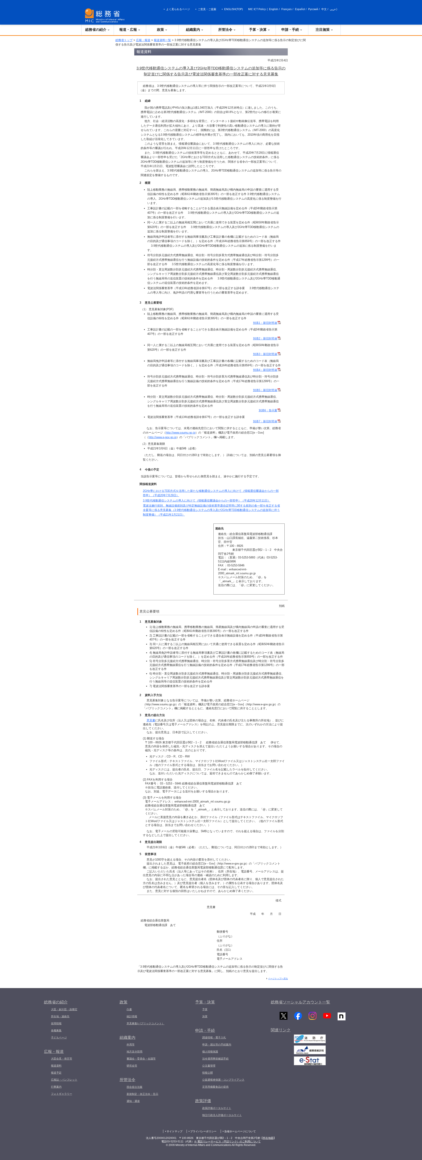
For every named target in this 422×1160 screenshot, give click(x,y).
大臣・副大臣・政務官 (64, 1009)
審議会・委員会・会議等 (141, 1058)
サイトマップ (174, 1131)
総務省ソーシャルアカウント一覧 (300, 1002)
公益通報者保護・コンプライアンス (223, 1079)
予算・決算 (258, 29)
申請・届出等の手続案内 (216, 1044)
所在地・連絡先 (60, 1016)
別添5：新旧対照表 (265, 390)
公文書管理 (208, 1065)
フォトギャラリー (61, 1093)
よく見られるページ (178, 9)
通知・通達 (133, 1101)
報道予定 (56, 1072)
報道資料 (56, 1065)
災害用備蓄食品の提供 (215, 1086)
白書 (129, 1009)
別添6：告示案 (268, 410)
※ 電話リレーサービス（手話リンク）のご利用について (227, 1141)
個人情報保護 (210, 1051)
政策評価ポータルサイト (216, 1108)
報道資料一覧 (162, 40)
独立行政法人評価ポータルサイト (222, 1115)
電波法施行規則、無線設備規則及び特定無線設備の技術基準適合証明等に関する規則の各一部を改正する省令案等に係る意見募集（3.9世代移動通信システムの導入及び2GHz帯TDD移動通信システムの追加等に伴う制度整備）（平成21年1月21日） (211, 510)
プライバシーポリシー (203, 1131)
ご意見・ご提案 (207, 9)
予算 (204, 1009)
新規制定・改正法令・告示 (142, 1094)
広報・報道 (143, 40)
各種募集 (56, 1030)
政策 (160, 29)
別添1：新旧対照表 (265, 323)
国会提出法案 (134, 1087)
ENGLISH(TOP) (233, 9)
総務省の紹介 (95, 29)
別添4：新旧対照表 (265, 370)
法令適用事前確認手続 (215, 1058)
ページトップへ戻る (278, 978)
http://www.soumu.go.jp (180, 432)
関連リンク (281, 1030)
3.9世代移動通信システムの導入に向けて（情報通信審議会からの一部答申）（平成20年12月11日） (206, 500)
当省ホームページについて (240, 1131)
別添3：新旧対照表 (265, 354)
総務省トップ (124, 40)
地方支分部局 (134, 1051)
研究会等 (132, 1065)
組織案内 (193, 29)
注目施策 (323, 29)
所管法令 (225, 29)
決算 (204, 1016)
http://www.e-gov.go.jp (162, 437)
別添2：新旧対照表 (265, 338)
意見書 (151, 720)
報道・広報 (128, 29)
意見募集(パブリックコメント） (145, 1023)
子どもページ (59, 1037)
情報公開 (207, 1072)
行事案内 (56, 1086)
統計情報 (132, 1016)
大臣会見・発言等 (61, 1058)
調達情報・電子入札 (214, 1037)
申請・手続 (290, 29)
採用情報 (56, 1023)
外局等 (131, 1044)
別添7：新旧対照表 (265, 421)
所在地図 (268, 1138)
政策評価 (203, 1101)
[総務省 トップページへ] (105, 15)
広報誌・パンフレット (64, 1079)
